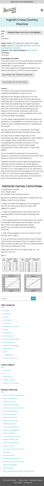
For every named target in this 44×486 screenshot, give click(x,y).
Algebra (10, 46)
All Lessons (7, 370)
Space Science (8, 348)
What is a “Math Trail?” (11, 439)
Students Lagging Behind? (12, 458)
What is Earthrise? (9, 401)
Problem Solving (9, 380)
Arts (4, 373)
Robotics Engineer (9, 424)
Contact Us (28, 482)
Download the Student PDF (14, 82)
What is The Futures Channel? (13, 462)
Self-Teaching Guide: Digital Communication (18, 471)
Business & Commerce (11, 326)
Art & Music (7, 323)
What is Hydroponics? (10, 398)
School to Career (9, 446)
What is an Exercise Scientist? (13, 408)
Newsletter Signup (36, 480)
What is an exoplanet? (11, 427)
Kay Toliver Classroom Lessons (13, 449)
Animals (6, 317)
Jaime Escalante (8, 455)
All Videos (6, 311)
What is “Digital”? (9, 433)
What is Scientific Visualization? (14, 395)
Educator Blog (8, 468)
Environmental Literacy (11, 339)
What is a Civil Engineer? (11, 430)
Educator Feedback (10, 465)
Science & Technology (11, 345)
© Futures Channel (9, 480)
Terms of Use (23, 480)
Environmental (8, 336)
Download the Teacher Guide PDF (17, 75)
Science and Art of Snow (11, 436)
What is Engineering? (10, 443)
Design (5, 329)
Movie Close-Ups (9, 342)
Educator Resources (10, 358)
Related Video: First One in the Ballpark (24, 32)
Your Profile (18, 482)
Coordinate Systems (22, 46)
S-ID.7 (34, 50)
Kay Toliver (7, 452)
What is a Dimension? (10, 420)
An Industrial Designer (11, 411)
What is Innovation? (10, 414)
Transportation (8, 355)
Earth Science (8, 333)
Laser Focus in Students (11, 405)
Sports (5, 352)
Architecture (7, 320)
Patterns (17, 48)
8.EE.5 (28, 50)
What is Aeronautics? (10, 417)
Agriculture (7, 314)
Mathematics (7, 377)
